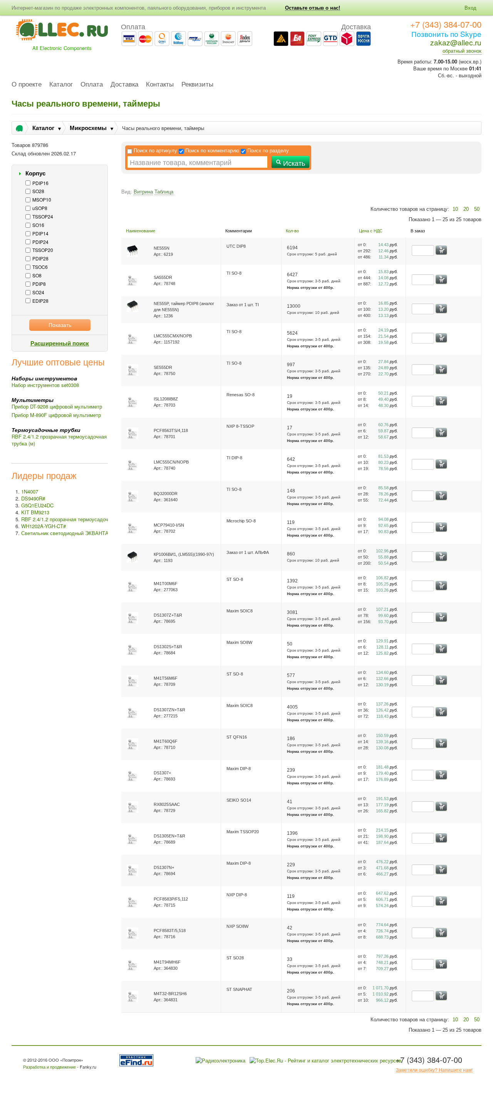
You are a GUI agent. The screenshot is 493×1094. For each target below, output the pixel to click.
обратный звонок (462, 50)
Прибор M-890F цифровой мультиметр (56, 415)
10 (455, 209)
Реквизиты (197, 84)
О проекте (27, 84)
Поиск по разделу (268, 150)
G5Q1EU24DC (37, 505)
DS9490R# (33, 498)
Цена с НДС (370, 230)
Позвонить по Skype (446, 33)
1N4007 (29, 491)
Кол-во (292, 230)
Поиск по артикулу (155, 150)
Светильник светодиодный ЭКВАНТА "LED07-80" (78, 533)
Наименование (140, 230)
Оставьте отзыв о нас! (312, 8)
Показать (60, 325)
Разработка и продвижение (49, 1067)
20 (466, 209)
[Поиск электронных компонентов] (137, 1059)
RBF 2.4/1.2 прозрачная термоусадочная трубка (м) (59, 440)
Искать (293, 163)
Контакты (160, 84)
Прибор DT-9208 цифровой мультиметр (57, 406)
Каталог (61, 84)
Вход (470, 7)
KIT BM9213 (35, 512)
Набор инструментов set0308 (45, 385)
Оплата (91, 84)
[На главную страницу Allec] (62, 32)
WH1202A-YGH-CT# (43, 526)
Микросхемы (88, 127)
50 (477, 209)
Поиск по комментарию (212, 150)
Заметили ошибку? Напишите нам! (434, 1069)
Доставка (124, 84)
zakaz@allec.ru (455, 42)
